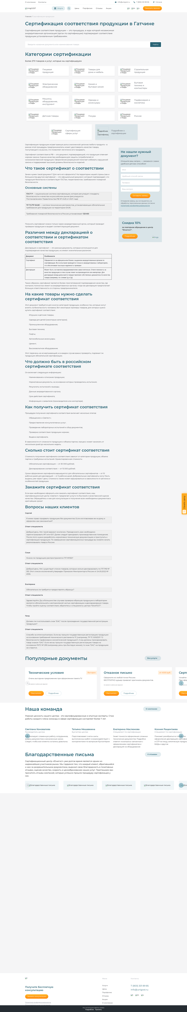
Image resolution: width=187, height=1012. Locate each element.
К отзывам (152, 754)
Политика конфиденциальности (38, 1002)
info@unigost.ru (124, 2)
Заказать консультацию (36, 996)
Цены (77, 8)
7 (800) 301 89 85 (142, 2)
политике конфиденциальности (135, 206)
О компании (30, 2)
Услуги (105, 985)
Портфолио (87, 8)
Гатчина (159, 2)
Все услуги (152, 658)
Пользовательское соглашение (37, 1005)
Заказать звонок (152, 8)
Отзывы (99, 8)
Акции (108, 8)
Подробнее (130, 236)
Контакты (42, 2)
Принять (98, 1009)
